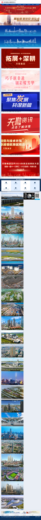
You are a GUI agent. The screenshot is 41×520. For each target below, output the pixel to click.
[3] (20, 41)
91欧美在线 (10, 519)
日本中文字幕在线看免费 (13, 519)
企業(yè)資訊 (24, 4)
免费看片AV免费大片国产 (6, 519)
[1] (20, 20)
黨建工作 (33, 4)
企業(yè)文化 (28, 4)
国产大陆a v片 (17, 519)
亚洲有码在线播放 (2, 519)
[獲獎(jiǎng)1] (20, 30)
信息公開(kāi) (7, 4)
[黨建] (20, 9)
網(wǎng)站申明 (38, 516)
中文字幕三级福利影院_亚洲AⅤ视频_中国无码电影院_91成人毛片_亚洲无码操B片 (8, 0)
